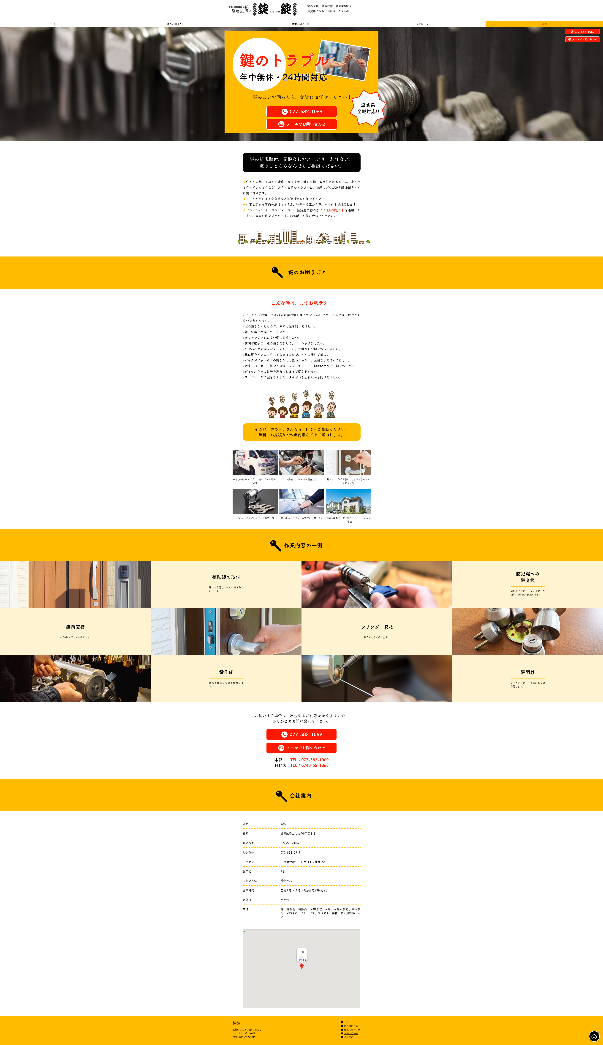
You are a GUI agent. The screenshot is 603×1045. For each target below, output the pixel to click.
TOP (346, 1022)
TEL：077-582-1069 (309, 760)
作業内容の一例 (352, 1029)
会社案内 (348, 1037)
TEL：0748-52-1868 (309, 765)
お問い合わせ (351, 1033)
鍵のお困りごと (352, 1026)
